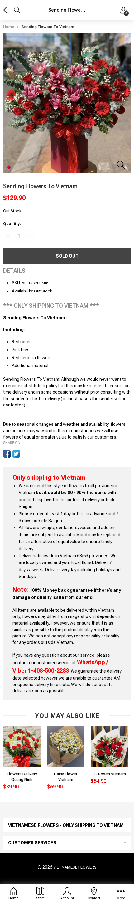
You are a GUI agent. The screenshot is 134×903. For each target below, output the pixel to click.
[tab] (67, 825)
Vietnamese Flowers (75, 867)
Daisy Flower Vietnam (65, 777)
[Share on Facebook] (7, 454)
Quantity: (12, 223)
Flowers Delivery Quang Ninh (22, 777)
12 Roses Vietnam (109, 774)
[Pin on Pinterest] (25, 454)
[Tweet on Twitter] (16, 454)
